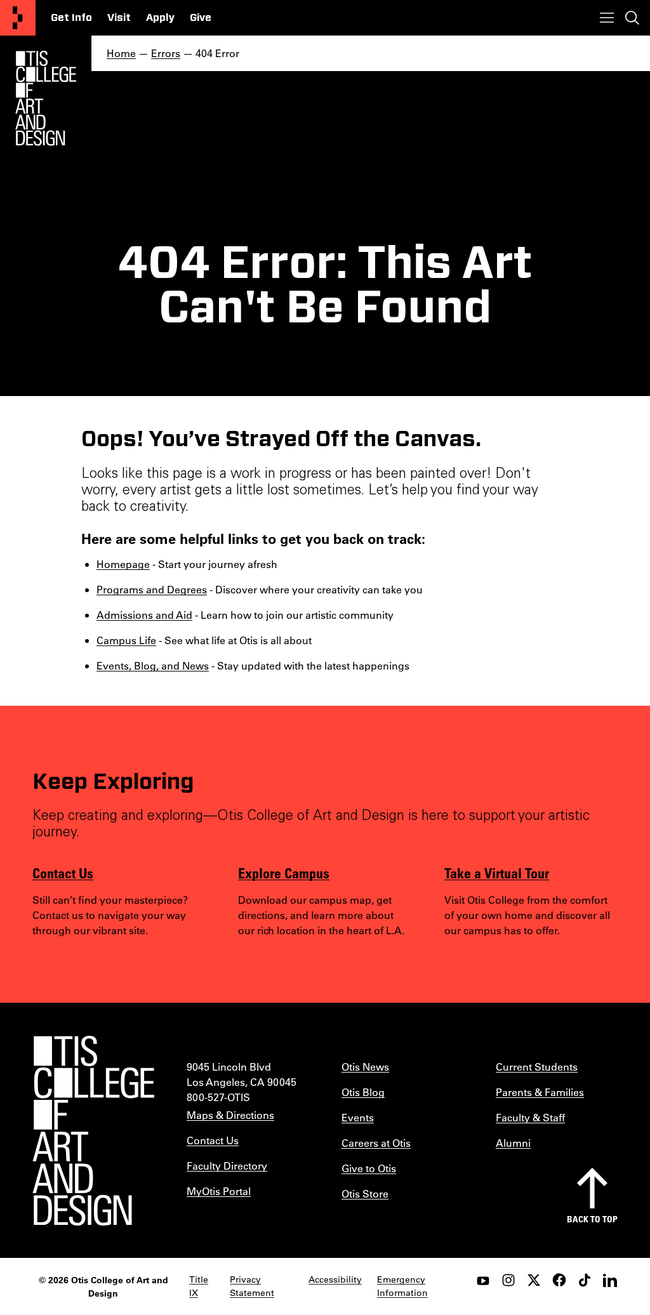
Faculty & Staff (530, 1117)
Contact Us (62, 873)
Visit (119, 18)
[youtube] (483, 1280)
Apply (160, 18)
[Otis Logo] (45, 98)
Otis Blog (363, 1092)
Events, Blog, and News (152, 665)
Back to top (592, 1218)
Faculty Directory (227, 1165)
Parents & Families (540, 1092)
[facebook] (559, 1280)
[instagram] (508, 1280)
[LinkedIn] (610, 1280)
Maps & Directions (230, 1114)
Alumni (513, 1142)
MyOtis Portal (219, 1191)
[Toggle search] (632, 17)
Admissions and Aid (144, 614)
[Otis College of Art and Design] (18, 18)
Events (358, 1117)
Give (200, 18)
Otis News (365, 1066)
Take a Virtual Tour (496, 873)
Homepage (123, 564)
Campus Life (126, 640)
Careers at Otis (376, 1142)
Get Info (71, 18)
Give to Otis (369, 1168)
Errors (165, 53)
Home (121, 53)
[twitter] (533, 1280)
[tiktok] (584, 1280)
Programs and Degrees (151, 589)
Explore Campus (283, 873)
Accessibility (335, 1279)
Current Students (537, 1066)
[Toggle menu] (606, 17)
